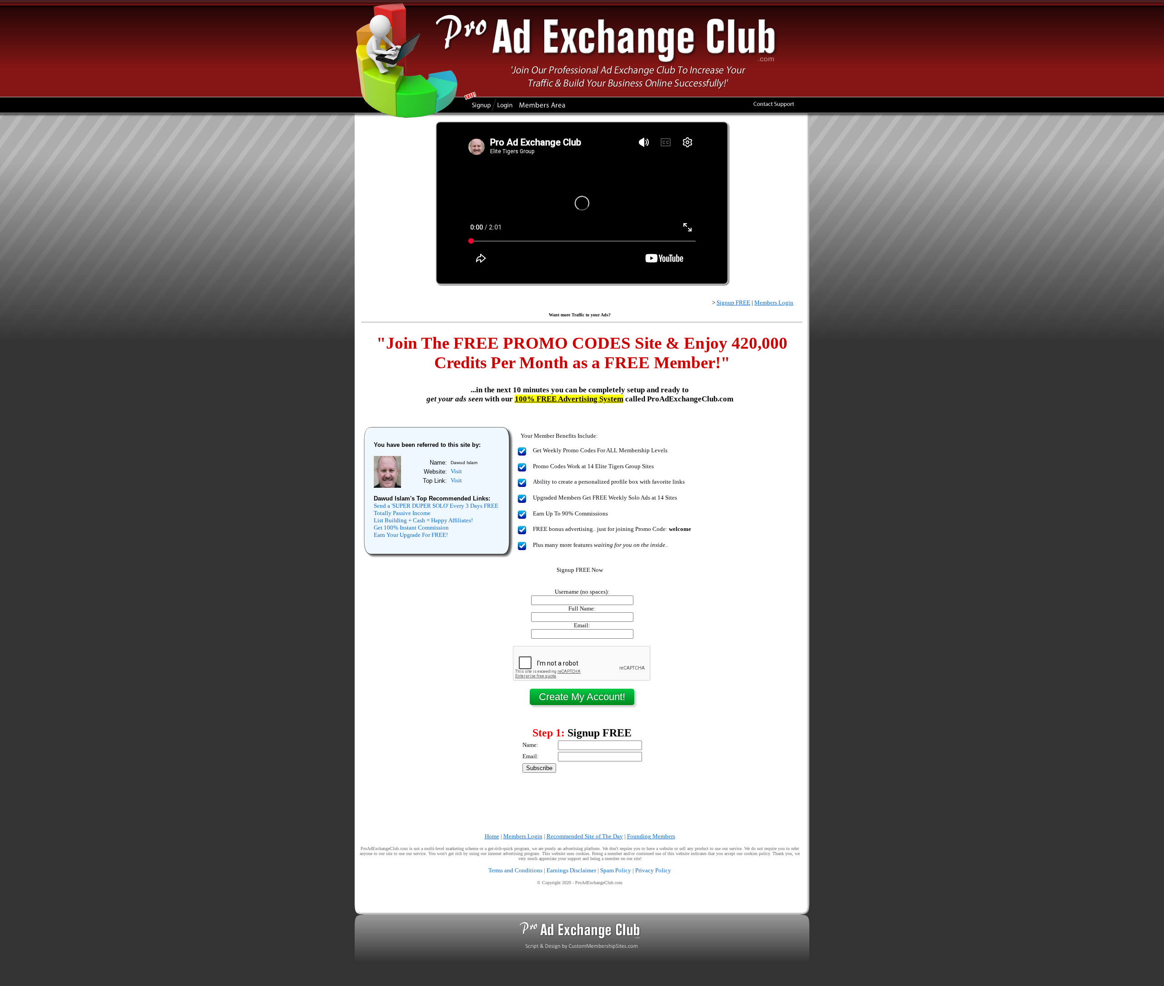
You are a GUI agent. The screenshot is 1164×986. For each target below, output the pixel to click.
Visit (456, 471)
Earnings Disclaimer (571, 870)
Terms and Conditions (515, 870)
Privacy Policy (653, 870)
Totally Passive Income (402, 513)
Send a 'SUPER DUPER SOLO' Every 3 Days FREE (436, 505)
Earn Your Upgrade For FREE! (411, 534)
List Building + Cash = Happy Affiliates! (423, 520)
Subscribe (539, 768)
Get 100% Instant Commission (411, 527)
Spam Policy (615, 870)
